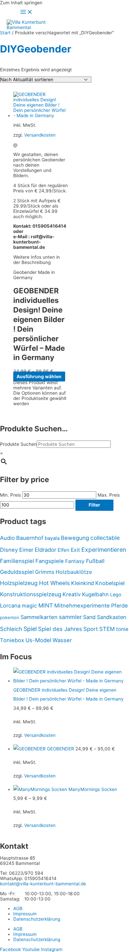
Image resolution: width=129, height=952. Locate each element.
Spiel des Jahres (60, 629)
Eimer (26, 549)
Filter (94, 505)
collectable (105, 537)
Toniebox (12, 640)
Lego (115, 594)
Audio (7, 538)
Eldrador (45, 549)
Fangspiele (49, 561)
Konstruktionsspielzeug (30, 594)
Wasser (62, 640)
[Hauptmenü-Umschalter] (26, 12)
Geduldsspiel (17, 572)
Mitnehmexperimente (82, 605)
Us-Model (38, 640)
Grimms (44, 572)
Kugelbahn (95, 594)
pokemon (9, 617)
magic (29, 606)
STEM (107, 629)
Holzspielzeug (19, 582)
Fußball (95, 561)
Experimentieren (103, 549)
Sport (90, 629)
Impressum (25, 913)
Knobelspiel (110, 583)
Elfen (63, 550)
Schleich (11, 629)
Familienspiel (17, 561)
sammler (70, 616)
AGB (17, 908)
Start (5, 32)
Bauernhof (29, 538)
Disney (9, 549)
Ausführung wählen (39, 376)
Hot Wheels (54, 582)
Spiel (30, 628)
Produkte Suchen (18, 444)
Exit (75, 550)
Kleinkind (82, 583)
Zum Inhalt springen (21, 2)
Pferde (119, 605)
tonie (122, 629)
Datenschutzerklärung (36, 919)
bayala (52, 538)
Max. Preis (109, 495)
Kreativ (72, 594)
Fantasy (75, 561)
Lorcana (10, 605)
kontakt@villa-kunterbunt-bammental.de (43, 883)
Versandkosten (40, 135)
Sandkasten (111, 617)
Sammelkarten (39, 617)
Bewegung (75, 538)
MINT (45, 605)
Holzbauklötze (74, 572)
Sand (89, 617)
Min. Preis (10, 495)
